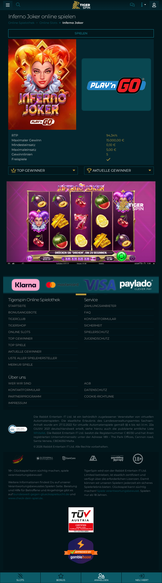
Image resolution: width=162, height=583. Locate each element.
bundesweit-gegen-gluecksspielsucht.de (41, 494)
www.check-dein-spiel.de (25, 498)
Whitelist (39, 433)
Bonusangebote (22, 312)
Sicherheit (93, 325)
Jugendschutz (96, 338)
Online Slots (19, 332)
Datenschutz (95, 390)
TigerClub (17, 319)
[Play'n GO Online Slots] (116, 84)
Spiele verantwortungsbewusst (118, 490)
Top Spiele (17, 345)
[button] (68, 294)
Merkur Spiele (20, 364)
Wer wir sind (19, 383)
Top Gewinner (30, 170)
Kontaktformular (100, 319)
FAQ (87, 312)
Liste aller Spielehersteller (32, 358)
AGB (87, 383)
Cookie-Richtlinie (99, 396)
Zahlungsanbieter (100, 306)
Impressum (17, 403)
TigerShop (17, 325)
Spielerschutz (96, 332)
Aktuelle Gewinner (111, 170)
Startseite (17, 306)
